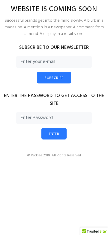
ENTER (54, 134)
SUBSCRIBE (53, 78)
